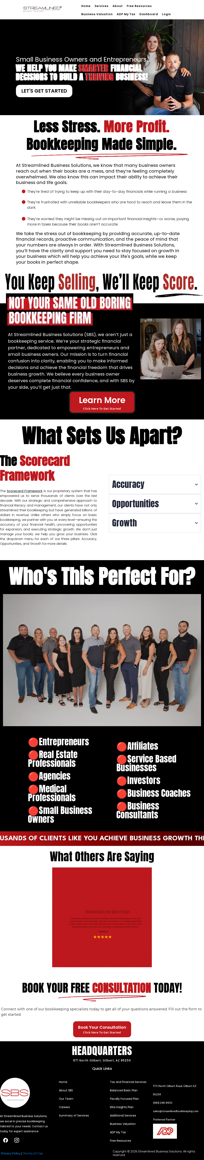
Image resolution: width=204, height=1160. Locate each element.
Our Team (66, 1099)
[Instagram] (16, 1140)
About (118, 6)
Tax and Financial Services (128, 1082)
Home (86, 6)
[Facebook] (5, 1140)
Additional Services (123, 1115)
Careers (64, 1107)
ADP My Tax (126, 14)
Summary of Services (74, 1115)
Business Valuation (97, 14)
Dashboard (148, 14)
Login (166, 14)
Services (102, 6)
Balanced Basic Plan (123, 1090)
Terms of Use (33, 1153)
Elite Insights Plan (121, 1107)
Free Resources (139, 6)
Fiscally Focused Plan (124, 1099)
